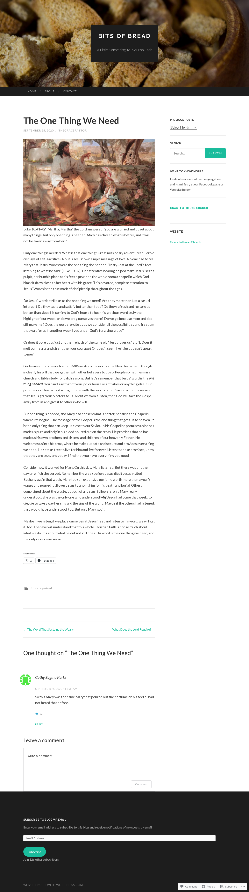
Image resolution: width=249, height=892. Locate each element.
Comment (141, 784)
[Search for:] (198, 153)
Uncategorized (42, 587)
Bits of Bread (124, 36)
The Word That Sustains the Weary (48, 629)
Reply (39, 724)
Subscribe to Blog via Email (44, 819)
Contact (70, 91)
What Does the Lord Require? (133, 629)
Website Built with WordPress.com (53, 885)
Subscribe (34, 852)
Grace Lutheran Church (189, 208)
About (49, 91)
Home (32, 91)
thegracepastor (72, 130)
